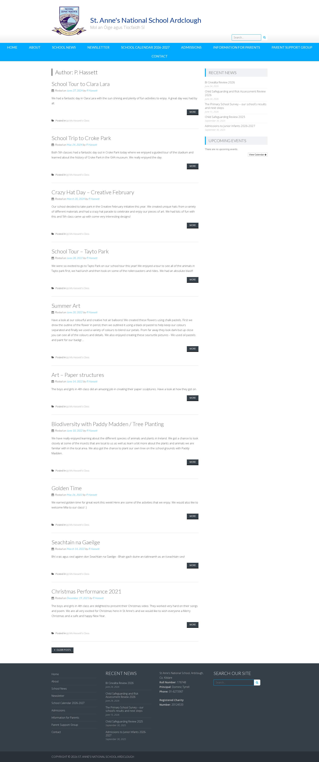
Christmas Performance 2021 (86, 591)
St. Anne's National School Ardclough (106, 756)
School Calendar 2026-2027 (145, 47)
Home (12, 47)
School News (64, 47)
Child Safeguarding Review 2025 (225, 117)
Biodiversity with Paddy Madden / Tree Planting (108, 423)
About (34, 47)
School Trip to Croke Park (81, 138)
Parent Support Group (292, 47)
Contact (160, 56)
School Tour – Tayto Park (80, 251)
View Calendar (257, 154)
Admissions (191, 47)
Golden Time (67, 488)
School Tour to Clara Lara (81, 83)
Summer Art (66, 305)
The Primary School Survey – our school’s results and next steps (124, 709)
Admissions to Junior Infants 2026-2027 (230, 126)
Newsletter (98, 47)
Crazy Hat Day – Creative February (93, 192)
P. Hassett (91, 90)
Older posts (63, 649)
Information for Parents (236, 47)
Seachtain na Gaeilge (76, 542)
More (193, 111)
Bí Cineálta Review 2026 (220, 82)
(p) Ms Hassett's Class (77, 120)
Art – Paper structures (78, 374)
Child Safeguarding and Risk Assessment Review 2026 (122, 695)
